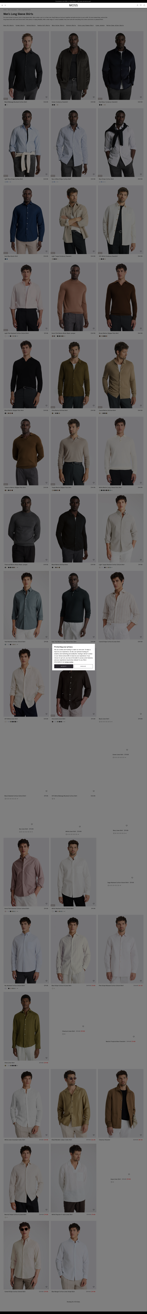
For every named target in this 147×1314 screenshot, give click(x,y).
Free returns (73, 1)
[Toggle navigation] (2, 5)
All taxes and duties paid (84, 1)
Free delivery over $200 (61, 1)
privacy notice (69, 662)
